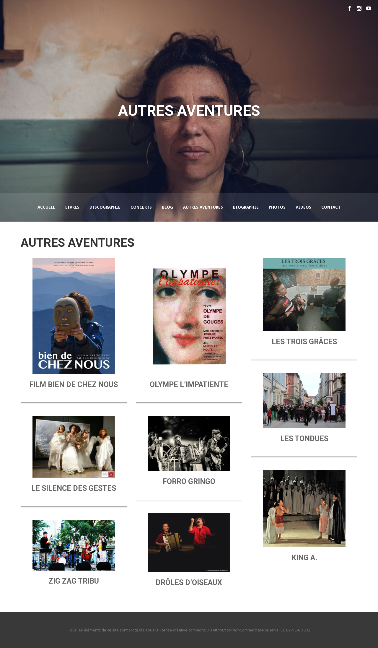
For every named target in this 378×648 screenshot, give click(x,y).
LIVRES (72, 207)
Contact (330, 207)
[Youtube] (368, 8)
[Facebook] (349, 8)
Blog (167, 207)
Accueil (46, 207)
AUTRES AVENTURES (203, 207)
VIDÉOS (303, 207)
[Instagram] (359, 8)
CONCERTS (141, 207)
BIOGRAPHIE (246, 207)
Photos (277, 207)
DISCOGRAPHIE (104, 207)
